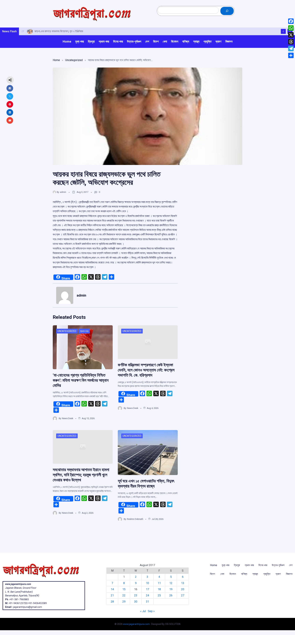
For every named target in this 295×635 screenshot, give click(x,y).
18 (159, 589)
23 (135, 595)
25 (159, 595)
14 (112, 589)
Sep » (151, 611)
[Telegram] (290, 48)
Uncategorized (74, 60)
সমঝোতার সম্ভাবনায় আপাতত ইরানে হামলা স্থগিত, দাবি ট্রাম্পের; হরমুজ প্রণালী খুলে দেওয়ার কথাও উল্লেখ (81, 474)
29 (123, 601)
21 (112, 595)
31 (147, 601)
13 (182, 583)
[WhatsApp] (290, 28)
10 (147, 583)
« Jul (143, 611)
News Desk (67, 418)
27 (182, 595)
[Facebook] (290, 21)
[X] (290, 34)
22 (123, 595)
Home (56, 60)
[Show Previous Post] (283, 31)
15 (123, 589)
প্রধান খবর (84, 331)
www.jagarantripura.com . (137, 624)
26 (170, 595)
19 (170, 589)
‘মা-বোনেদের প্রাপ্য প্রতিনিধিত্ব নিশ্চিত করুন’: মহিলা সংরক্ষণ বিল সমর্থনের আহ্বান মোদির (81, 380)
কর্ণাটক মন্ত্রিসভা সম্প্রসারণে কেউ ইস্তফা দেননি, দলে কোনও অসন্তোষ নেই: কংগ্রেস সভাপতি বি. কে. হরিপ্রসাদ (146, 370)
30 (135, 601)
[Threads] (290, 41)
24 (147, 595)
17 (147, 589)
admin (63, 192)
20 (182, 589)
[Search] (227, 11)
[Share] (290, 55)
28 (112, 601)
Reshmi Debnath (135, 519)
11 (159, 583)
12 (170, 583)
